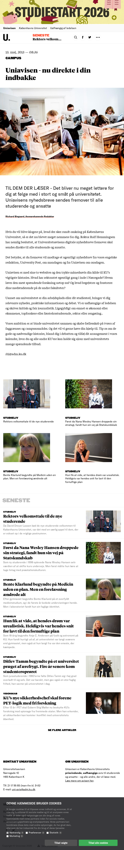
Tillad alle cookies (98, 842)
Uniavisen (9, 28)
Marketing (16, 836)
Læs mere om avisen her (79, 780)
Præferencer (36, 832)
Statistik (55, 832)
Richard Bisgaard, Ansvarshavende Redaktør (29, 216)
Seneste (41, 35)
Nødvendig (16, 832)
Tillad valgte (60, 842)
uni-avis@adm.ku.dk (23, 789)
